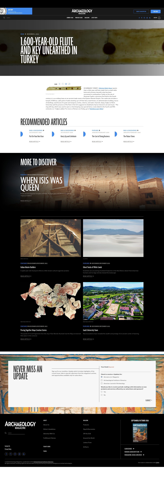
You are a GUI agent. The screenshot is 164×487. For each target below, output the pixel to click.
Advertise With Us (49, 434)
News (22, 34)
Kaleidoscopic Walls (96, 109)
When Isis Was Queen (41, 184)
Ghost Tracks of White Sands (92, 267)
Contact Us (7, 446)
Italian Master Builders (28, 267)
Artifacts (86, 447)
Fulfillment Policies (49, 438)
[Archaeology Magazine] (20, 429)
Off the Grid (87, 434)
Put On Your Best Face (36, 136)
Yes (105, 392)
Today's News (46, 447)
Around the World (88, 438)
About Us (46, 425)
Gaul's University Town (90, 330)
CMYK (157, 462)
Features (86, 425)
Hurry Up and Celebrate (68, 136)
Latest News (94, 18)
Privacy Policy (8, 449)
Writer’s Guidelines (49, 429)
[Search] (4, 18)
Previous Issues (79, 18)
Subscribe (155, 11)
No (105, 395)
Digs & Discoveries (89, 429)
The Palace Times (129, 136)
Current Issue (70, 18)
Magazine (111, 377)
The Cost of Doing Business (101, 136)
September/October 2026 (140, 420)
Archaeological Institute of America (115, 380)
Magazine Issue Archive (133, 455)
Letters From (87, 443)
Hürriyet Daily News (105, 88)
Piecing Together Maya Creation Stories (33, 330)
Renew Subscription (141, 11)
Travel (45, 451)
